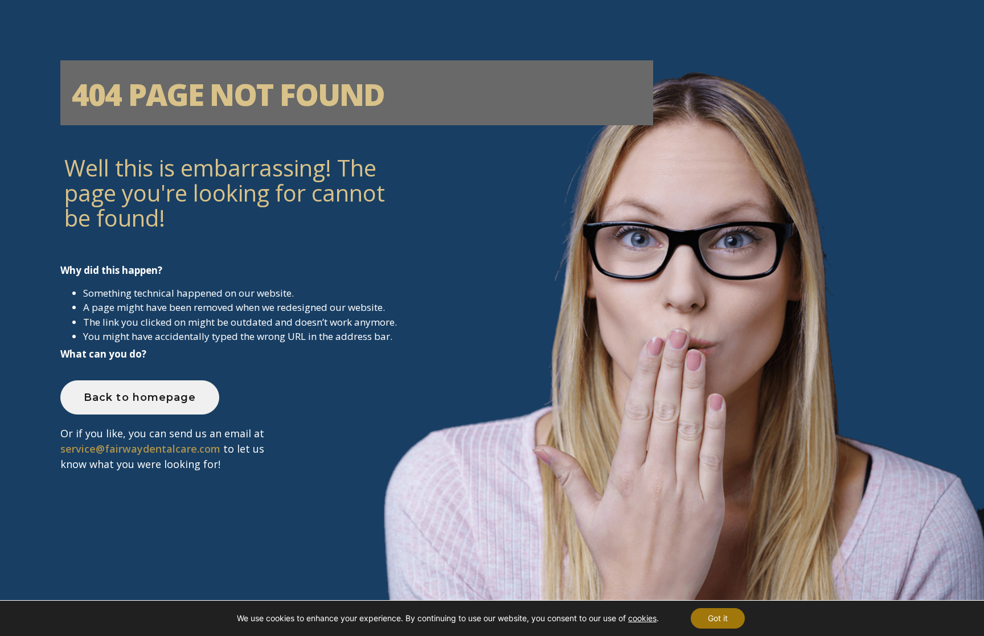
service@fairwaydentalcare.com (140, 449)
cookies (642, 618)
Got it (718, 618)
